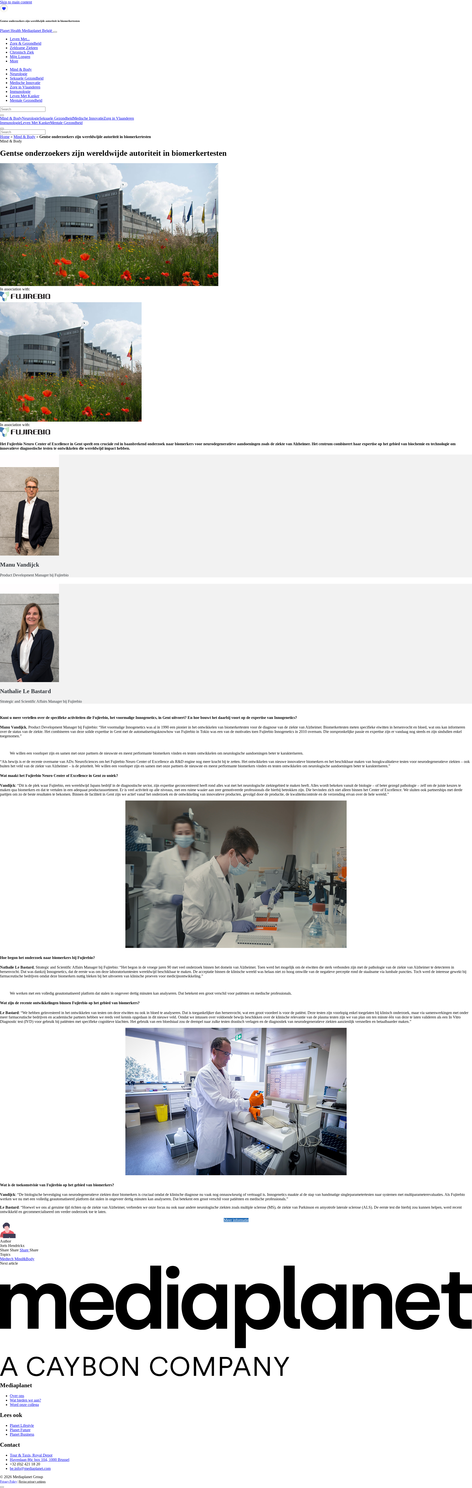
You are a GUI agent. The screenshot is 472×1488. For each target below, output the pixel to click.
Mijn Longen (20, 57)
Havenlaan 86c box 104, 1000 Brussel (39, 1460)
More (14, 61)
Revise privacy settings (32, 1481)
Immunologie (20, 91)
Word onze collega (24, 1404)
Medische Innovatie (25, 83)
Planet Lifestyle (22, 1425)
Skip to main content (16, 2)
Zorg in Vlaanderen (25, 87)
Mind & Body (21, 69)
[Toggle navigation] (55, 32)
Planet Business (22, 1434)
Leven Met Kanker (24, 96)
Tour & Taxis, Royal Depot (31, 1455)
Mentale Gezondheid (26, 100)
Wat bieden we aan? (25, 1400)
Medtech (7, 1259)
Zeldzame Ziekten (24, 48)
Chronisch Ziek (22, 52)
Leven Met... (20, 39)
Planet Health (26, 31)
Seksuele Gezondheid (27, 78)
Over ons (17, 1396)
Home (5, 137)
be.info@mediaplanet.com (30, 1468)
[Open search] (2, 115)
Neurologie (18, 74)
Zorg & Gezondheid (25, 43)
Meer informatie (236, 1220)
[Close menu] (2, 128)
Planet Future (20, 1430)
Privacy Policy (8, 1481)
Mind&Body (24, 1259)
